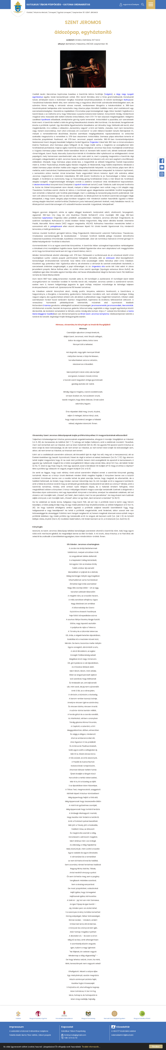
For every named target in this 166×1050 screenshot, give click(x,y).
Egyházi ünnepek (64, 12)
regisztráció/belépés (131, 4)
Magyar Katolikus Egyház (38, 1018)
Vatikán (18, 1018)
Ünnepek (52, 12)
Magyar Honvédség (88, 1018)
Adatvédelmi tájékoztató (122, 1035)
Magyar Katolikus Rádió (142, 1018)
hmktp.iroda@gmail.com (75, 1035)
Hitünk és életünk (40, 12)
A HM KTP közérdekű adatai (123, 1031)
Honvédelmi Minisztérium (64, 1018)
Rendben (156, 1046)
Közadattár (123, 1026)
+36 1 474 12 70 (70, 1038)
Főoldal (29, 12)
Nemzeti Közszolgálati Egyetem (114, 1018)
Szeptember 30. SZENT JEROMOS (85, 12)
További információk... (91, 1046)
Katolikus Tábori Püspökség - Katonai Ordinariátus (58, 4)
